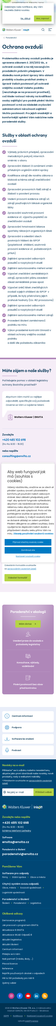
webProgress (31, 1021)
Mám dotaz (25, 623)
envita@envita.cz (15, 842)
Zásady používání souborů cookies (33, 533)
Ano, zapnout (42, 18)
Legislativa (35, 903)
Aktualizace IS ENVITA (13, 929)
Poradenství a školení (15, 899)
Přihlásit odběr (43, 792)
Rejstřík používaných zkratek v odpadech (23, 973)
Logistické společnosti (13, 892)
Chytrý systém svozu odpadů (20, 884)
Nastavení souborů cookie (40, 1016)
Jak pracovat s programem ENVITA (20, 925)
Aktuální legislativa (12, 939)
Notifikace (18, 1015)
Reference (7, 968)
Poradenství (20, 903)
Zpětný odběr (9, 982)
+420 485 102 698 (14, 440)
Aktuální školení (10, 944)
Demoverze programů (13, 920)
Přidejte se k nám (11, 954)
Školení (6, 903)
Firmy (5, 877)
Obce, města (9, 887)
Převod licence (10, 963)
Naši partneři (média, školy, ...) (17, 958)
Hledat (43, 29)
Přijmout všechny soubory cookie (28, 542)
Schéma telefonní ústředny (16, 830)
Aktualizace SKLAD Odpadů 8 (17, 934)
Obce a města (37, 877)
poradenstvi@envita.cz (20, 854)
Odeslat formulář (17, 577)
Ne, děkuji (25, 18)
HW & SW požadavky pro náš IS (18, 978)
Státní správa (19, 877)
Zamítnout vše (28, 550)
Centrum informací (12, 949)
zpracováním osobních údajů (21, 568)
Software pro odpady (15, 873)
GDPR (6, 1015)
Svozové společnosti (30, 887)
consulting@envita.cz (16, 456)
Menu (50, 29)
